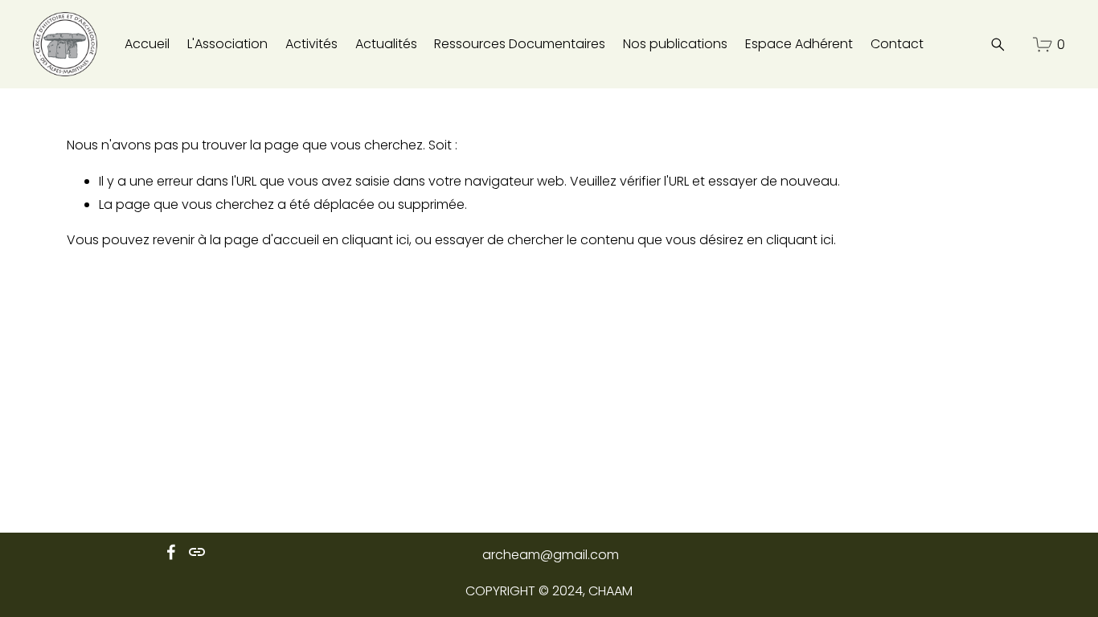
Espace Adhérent (799, 44)
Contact (897, 44)
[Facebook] (171, 552)
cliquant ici (375, 240)
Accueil (147, 44)
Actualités (386, 44)
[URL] (197, 552)
